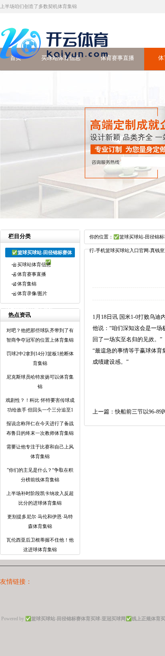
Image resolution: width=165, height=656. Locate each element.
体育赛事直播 (117, 58)
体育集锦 (26, 284)
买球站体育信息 (34, 264)
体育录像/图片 (32, 293)
